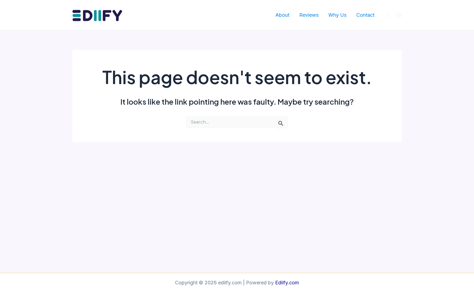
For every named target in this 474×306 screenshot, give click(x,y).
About (282, 15)
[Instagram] (387, 15)
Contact (365, 15)
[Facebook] (399, 15)
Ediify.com (287, 282)
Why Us (337, 15)
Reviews (308, 15)
